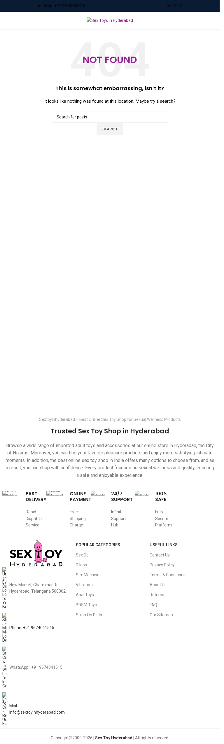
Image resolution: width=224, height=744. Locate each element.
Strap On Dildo (89, 614)
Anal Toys (85, 594)
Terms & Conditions (168, 575)
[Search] (215, 20)
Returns (157, 594)
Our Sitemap (161, 614)
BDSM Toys (86, 605)
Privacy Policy (162, 565)
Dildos (81, 565)
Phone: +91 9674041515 (31, 627)
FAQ (153, 605)
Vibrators (84, 584)
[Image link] (36, 553)
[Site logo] (110, 20)
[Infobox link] (21, 512)
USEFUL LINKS (164, 544)
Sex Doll (83, 555)
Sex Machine (87, 575)
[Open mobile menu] (6, 20)
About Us (158, 584)
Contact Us (160, 555)
